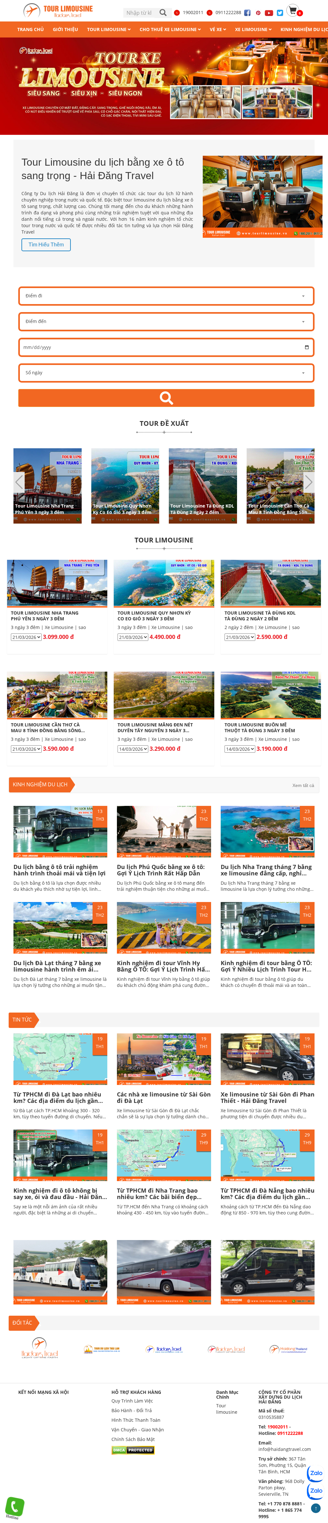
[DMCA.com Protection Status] (133, 1450)
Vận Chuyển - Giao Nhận (137, 1430)
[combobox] (166, 296)
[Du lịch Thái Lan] (39, 1348)
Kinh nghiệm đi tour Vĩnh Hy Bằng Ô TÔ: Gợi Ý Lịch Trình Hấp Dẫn (163, 969)
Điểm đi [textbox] (34, 296)
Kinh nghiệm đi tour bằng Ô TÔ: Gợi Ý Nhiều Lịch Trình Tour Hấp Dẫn (267, 969)
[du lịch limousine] (164, 86)
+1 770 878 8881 (284, 1504)
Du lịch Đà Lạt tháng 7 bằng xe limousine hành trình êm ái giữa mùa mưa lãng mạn (57, 969)
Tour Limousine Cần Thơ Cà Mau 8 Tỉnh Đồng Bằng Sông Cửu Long (279, 511)
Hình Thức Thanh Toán (135, 1420)
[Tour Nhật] (164, 1348)
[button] (309, 482)
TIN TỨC (22, 1019)
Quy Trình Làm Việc (132, 1401)
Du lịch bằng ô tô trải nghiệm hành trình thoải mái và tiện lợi (59, 870)
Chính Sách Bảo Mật (133, 1439)
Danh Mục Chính (227, 1394)
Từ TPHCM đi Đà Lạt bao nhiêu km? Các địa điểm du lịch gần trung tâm (57, 1100)
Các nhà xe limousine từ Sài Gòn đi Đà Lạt (164, 1097)
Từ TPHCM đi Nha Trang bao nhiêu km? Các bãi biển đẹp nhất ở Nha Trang (157, 1197)
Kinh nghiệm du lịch (40, 784)
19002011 (193, 12)
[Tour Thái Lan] (226, 1348)
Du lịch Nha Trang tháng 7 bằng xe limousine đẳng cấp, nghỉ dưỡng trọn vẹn (266, 873)
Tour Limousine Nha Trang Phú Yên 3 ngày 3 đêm (44, 508)
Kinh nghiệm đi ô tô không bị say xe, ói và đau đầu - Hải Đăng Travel (59, 1197)
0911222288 (228, 12)
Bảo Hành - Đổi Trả (131, 1410)
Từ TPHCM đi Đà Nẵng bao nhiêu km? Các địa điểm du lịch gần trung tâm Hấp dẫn (268, 1197)
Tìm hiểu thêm (46, 244)
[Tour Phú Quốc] (102, 1348)
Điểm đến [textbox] (36, 321)
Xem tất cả (303, 785)
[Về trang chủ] (60, 10)
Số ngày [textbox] (34, 372)
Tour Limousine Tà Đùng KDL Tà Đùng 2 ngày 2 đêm (202, 508)
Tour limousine (226, 1409)
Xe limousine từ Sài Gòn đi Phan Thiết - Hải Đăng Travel (268, 1097)
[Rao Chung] (288, 1348)
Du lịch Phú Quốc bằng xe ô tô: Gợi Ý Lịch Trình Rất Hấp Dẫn (161, 870)
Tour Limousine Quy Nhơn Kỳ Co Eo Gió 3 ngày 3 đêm (122, 508)
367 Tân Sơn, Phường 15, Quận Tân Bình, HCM (282, 1465)
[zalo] (316, 1491)
